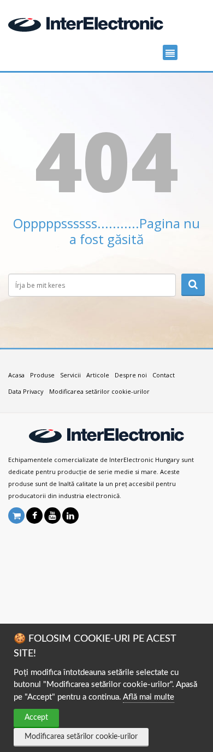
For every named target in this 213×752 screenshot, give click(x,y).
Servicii (70, 375)
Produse (42, 375)
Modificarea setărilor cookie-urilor (81, 737)
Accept (36, 717)
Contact (163, 375)
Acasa (16, 375)
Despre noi (131, 375)
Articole (97, 375)
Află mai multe (148, 697)
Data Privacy (26, 391)
